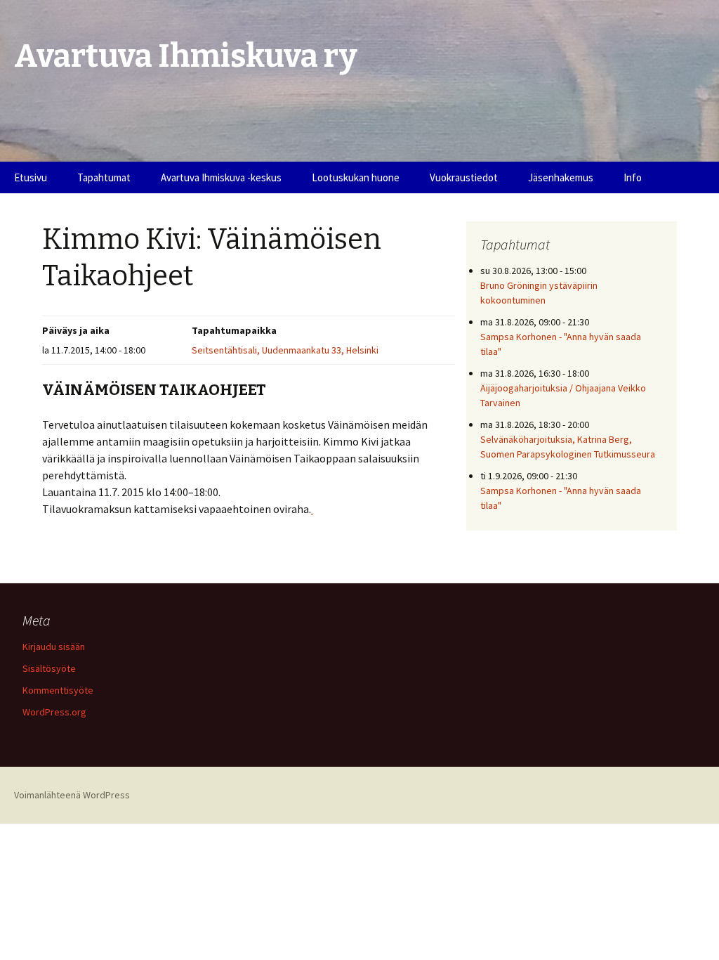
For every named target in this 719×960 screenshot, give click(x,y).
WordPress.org (54, 712)
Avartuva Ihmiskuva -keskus (221, 177)
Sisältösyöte (49, 668)
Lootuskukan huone (356, 177)
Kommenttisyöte (57, 690)
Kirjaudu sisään (53, 646)
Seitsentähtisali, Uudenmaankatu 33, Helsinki (285, 350)
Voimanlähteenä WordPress (72, 795)
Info (633, 177)
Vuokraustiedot (464, 177)
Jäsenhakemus (560, 177)
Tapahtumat (104, 177)
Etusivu (30, 177)
